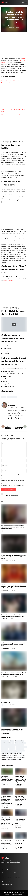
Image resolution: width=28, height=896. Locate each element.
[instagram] (10, 892)
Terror (8, 759)
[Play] (14, 324)
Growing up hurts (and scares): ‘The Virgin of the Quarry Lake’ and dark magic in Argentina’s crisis (20, 779)
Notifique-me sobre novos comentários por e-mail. (13, 480)
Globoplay (22, 749)
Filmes (17, 749)
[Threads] (20, 892)
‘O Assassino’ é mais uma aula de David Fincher (13, 115)
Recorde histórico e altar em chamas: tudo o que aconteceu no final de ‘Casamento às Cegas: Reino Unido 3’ (13, 527)
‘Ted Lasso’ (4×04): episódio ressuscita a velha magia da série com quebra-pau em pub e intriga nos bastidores (13, 644)
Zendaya (19, 759)
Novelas (11, 753)
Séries (23, 757)
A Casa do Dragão (5, 740)
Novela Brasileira (5, 753)
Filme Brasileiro (12, 749)
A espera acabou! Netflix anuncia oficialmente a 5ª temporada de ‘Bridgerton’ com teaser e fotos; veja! (6, 800)
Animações (17, 740)
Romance (15, 755)
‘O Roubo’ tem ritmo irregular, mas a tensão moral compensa (20, 842)
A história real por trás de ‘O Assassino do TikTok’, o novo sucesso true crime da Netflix (20, 820)
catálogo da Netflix (8, 280)
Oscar (15, 753)
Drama (3, 749)
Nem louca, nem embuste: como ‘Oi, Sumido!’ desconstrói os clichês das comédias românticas (20, 799)
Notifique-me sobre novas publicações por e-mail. (12, 485)
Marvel (17, 751)
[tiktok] (17, 892)
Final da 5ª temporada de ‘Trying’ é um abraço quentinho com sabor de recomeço (12, 615)
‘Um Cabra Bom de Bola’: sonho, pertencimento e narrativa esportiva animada (6, 843)
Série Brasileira (9, 757)
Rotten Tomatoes (21, 755)
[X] (7, 892)
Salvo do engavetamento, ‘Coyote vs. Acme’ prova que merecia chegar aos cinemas (13, 673)
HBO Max (6, 751)
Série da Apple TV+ (17, 757)
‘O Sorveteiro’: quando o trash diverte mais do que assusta (13, 701)
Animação (12, 740)
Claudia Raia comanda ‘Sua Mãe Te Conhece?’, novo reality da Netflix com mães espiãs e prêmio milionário (13, 587)
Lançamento (12, 751)
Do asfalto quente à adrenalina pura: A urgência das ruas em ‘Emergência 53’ (12, 730)
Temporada (4, 759)
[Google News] (23, 892)
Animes (21, 740)
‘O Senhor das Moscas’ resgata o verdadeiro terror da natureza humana (6, 778)
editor (7, 749)
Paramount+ (19, 753)
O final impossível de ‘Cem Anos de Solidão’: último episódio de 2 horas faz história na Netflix (13, 557)
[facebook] (5, 892)
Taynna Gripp (6, 531)
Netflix (24, 58)
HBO (3, 751)
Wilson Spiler (7, 25)
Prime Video (4, 755)
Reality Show (10, 755)
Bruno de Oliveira (6, 676)
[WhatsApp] (15, 892)
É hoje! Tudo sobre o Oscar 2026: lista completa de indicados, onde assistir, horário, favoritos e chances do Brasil (7, 822)
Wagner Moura (13, 759)
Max (20, 751)
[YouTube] (12, 892)
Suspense (3, 757)
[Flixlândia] (5, 2)
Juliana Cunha (6, 618)
